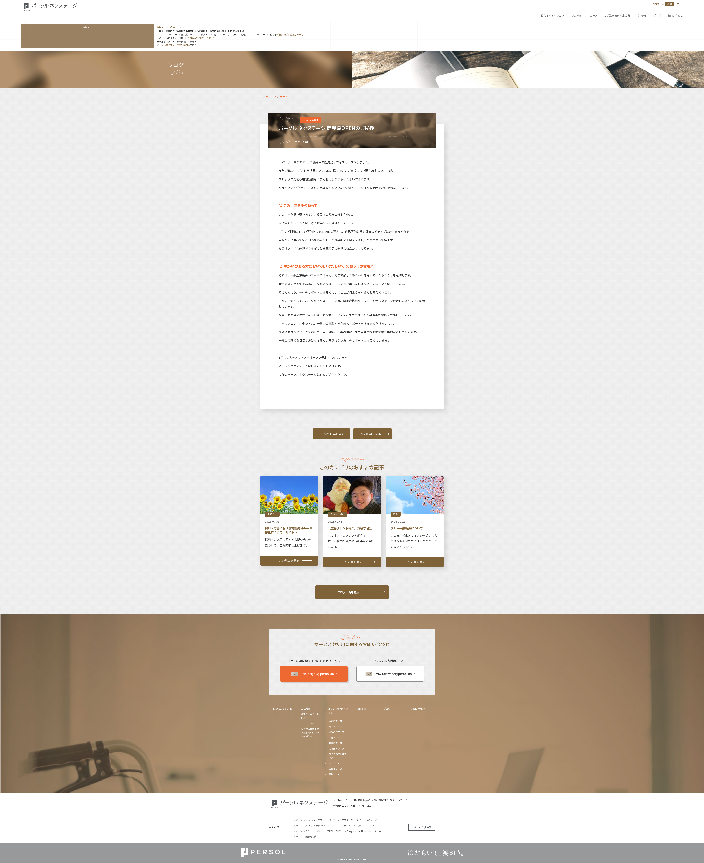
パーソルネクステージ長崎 (232, 34)
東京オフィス (335, 720)
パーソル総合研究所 (306, 836)
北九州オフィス (336, 748)
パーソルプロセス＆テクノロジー (312, 825)
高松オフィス (335, 774)
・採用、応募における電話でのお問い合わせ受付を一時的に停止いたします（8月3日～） (201, 30)
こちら (193, 44)
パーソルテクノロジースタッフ (350, 825)
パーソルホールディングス (309, 820)
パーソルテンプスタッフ (341, 820)
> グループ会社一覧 (421, 827)
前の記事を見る (334, 434)
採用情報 (361, 708)
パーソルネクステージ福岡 (172, 37)
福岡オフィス (335, 726)
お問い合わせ (418, 708)
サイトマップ (339, 800)
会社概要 (305, 708)
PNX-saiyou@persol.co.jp (318, 674)
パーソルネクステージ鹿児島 (173, 34)
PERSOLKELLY (334, 831)
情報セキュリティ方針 (344, 805)
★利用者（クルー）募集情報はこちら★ (177, 41)
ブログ (386, 708)
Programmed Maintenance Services (364, 831)
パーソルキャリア (368, 820)
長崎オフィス (335, 742)
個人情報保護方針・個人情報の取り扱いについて (378, 800)
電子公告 (366, 805)
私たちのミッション (283, 708)
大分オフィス (335, 737)
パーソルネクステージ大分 (203, 34)
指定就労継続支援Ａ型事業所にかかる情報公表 (310, 732)
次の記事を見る (370, 434)
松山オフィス (335, 763)
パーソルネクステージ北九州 (261, 34)
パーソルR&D (378, 825)
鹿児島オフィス (336, 731)
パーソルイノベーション (308, 831)
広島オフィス (335, 768)
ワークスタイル (309, 723)
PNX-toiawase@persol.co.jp (395, 674)
